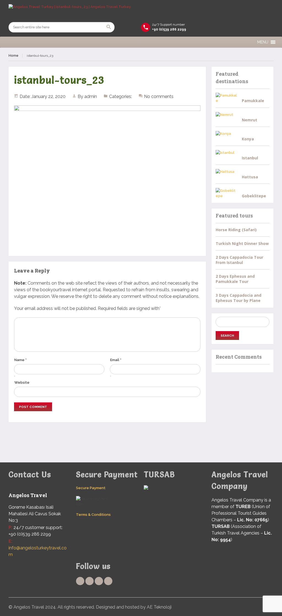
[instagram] (108, 581)
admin (90, 96)
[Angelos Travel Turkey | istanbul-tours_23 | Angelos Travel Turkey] (141, 11)
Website (21, 382)
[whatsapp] (99, 581)
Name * (20, 360)
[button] (262, 42)
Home (13, 56)
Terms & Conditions (93, 515)
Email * (115, 360)
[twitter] (89, 581)
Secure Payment (90, 488)
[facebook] (80, 581)
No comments (158, 96)
